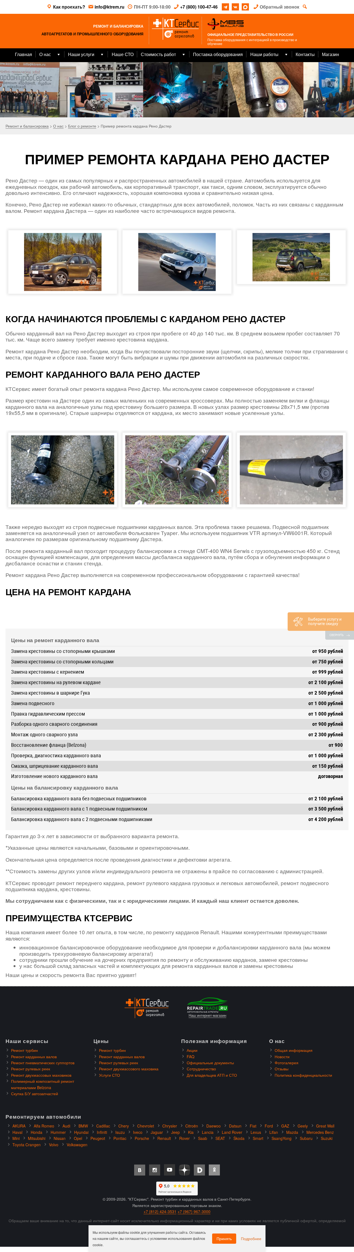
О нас (45, 54)
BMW (83, 1126)
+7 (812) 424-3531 (160, 1211)
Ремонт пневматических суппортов (42, 1062)
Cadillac (103, 1126)
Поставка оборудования (218, 54)
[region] (177, 89)
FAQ (190, 1056)
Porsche (142, 1138)
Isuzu (120, 1132)
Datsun (235, 1126)
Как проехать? (69, 7)
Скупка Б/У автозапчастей (34, 1093)
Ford (269, 1126)
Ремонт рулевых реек (30, 1068)
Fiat (253, 1126)
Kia (191, 1132)
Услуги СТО (109, 1075)
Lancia (208, 1132)
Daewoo (213, 1126)
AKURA (18, 1126)
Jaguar (157, 1132)
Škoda (238, 1138)
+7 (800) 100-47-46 (199, 7)
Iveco (137, 1132)
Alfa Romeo (44, 1126)
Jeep (175, 1132)
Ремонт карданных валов (34, 1056)
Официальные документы (210, 1062)
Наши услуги (81, 54)
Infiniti (102, 1132)
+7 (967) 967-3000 (194, 1211)
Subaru (306, 1138)
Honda (36, 1132)
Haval (17, 1132)
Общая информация (294, 1050)
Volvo (53, 1144)
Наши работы (264, 54)
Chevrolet (145, 1126)
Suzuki (326, 1138)
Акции (192, 1050)
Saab (202, 1138)
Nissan (60, 1138)
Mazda (292, 1132)
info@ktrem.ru (109, 7)
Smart (258, 1138)
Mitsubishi (36, 1138)
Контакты (305, 54)
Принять (224, 1238)
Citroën (191, 1126)
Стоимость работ (158, 54)
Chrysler (169, 1126)
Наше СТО (123, 54)
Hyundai (81, 1132)
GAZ (285, 1126)
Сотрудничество (201, 1068)
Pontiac (119, 1138)
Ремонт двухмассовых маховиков (41, 1075)
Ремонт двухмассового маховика (128, 1068)
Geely (303, 1126)
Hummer (58, 1132)
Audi (66, 1126)
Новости (282, 1056)
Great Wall (325, 1126)
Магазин (330, 54)
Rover (184, 1138)
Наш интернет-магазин (207, 1015)
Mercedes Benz (320, 1132)
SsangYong (281, 1138)
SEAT (220, 1138)
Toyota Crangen (26, 1144)
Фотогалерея (286, 1062)
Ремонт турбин (24, 1050)
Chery (123, 1126)
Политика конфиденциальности (303, 1075)
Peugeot (97, 1138)
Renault (164, 1138)
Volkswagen (77, 1144)
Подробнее (251, 1238)
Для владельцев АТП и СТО (212, 1075)
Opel (78, 1138)
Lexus (256, 1132)
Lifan (273, 1132)
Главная (23, 54)
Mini (16, 1138)
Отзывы (281, 1068)
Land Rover (232, 1132)
